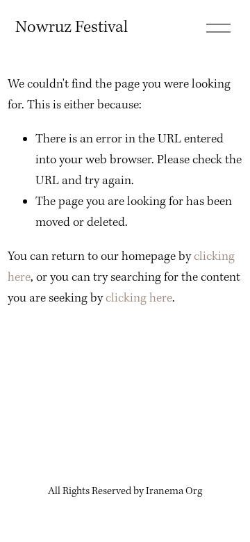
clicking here (139, 298)
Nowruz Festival (71, 27)
